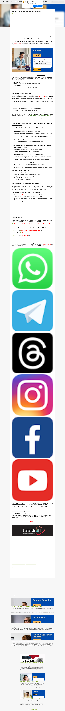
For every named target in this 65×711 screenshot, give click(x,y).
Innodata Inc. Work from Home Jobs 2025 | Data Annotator (21, 623)
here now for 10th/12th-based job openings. (41, 115)
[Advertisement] (32, 25)
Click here (15, 230)
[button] (12, 13)
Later (27, 5)
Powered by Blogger (33, 709)
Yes (37, 5)
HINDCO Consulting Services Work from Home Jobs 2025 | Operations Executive (24, 641)
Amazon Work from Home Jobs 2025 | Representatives (29, 681)
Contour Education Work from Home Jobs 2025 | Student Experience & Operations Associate (26, 606)
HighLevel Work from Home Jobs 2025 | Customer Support (30, 698)
